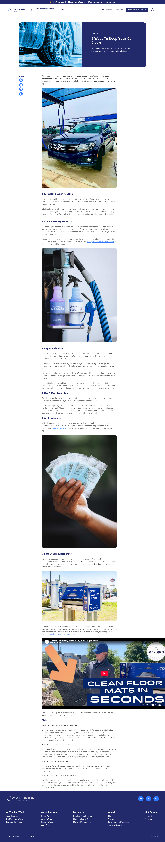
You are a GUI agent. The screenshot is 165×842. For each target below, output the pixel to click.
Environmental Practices (118, 822)
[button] (157, 10)
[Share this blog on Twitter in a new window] (21, 85)
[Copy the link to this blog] (21, 94)
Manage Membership (82, 822)
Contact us (149, 816)
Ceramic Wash (47, 819)
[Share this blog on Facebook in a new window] (21, 80)
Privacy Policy (154, 836)
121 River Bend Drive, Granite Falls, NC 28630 (44, 8)
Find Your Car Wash (14, 819)
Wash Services (106, 9)
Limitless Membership (82, 816)
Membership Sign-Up (137, 9)
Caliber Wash (46, 816)
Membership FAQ (80, 819)
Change (61, 9)
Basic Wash (46, 825)
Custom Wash (47, 822)
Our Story (112, 819)
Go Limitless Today (110, 2)
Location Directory (14, 822)
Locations (119, 9)
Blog (110, 816)
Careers (148, 819)
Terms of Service (115, 825)
